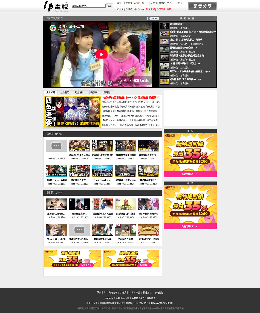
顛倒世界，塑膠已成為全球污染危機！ (188, 55)
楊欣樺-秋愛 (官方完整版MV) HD (185, 79)
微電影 (107, 92)
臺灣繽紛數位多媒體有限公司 (109, 303)
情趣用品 (147, 292)
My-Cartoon (139, 9)
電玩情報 (79, 92)
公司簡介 (113, 292)
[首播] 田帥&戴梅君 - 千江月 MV (185, 63)
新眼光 (129, 9)
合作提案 (124, 292)
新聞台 (137, 3)
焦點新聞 (50, 92)
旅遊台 (129, 3)
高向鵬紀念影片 (177, 24)
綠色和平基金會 (187, 52)
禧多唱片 (184, 75)
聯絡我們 (159, 292)
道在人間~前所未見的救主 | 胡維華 (186, 40)
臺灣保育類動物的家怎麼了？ (183, 47)
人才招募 (136, 292)
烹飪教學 (93, 92)
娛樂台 (162, 3)
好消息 (120, 9)
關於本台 (101, 292)
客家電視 (150, 9)
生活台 (170, 3)
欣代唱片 (184, 28)
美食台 (120, 3)
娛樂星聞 (64, 92)
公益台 (178, 3)
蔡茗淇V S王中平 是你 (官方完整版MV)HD (190, 71)
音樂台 (154, 3)
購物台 (170, 9)
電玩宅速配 (185, 36)
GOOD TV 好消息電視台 (191, 44)
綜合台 (145, 3)
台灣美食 (161, 9)
